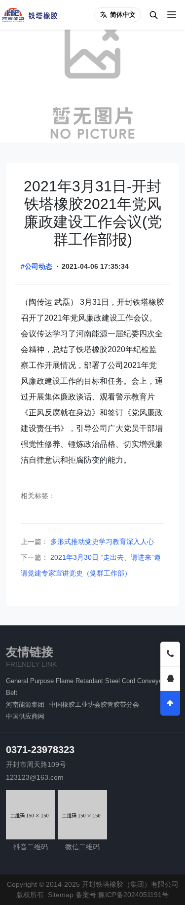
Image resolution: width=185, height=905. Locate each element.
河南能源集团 (25, 704)
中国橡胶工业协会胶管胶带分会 (94, 704)
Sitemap (61, 895)
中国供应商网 (25, 716)
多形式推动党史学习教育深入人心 (101, 541)
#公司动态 (36, 266)
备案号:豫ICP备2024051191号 (122, 895)
